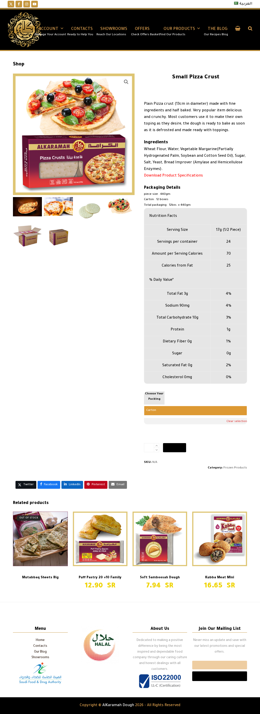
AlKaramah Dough (118, 706)
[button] (237, 29)
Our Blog (40, 652)
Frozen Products (235, 468)
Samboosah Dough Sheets (34, 610)
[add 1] (156, 445)
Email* (219, 665)
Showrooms (40, 657)
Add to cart (175, 447)
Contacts (40, 646)
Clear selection (236, 421)
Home (40, 640)
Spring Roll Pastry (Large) (224, 610)
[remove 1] (156, 450)
